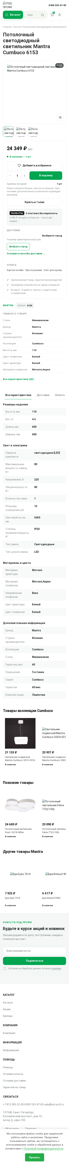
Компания (9, 1033)
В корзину (45, 175)
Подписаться (34, 960)
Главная (7, 27)
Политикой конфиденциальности (43, 1148)
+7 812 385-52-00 (13, 1104)
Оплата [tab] (60, 395)
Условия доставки (14, 1080)
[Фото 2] (20, 131)
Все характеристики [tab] (18, 395)
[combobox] (31, 15)
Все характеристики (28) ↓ (19, 379)
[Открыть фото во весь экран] (60, 117)
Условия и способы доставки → (26, 253)
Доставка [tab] (43, 395)
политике (56, 968)
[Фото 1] (8, 131)
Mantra (8, 305)
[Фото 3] (32, 131)
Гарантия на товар (14, 1087)
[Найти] (42, 15)
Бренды (8, 1015)
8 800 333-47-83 (33, 1104)
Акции (6, 1009)
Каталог (17, 27)
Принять (34, 1157)
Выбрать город (18, 246)
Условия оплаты (13, 1074)
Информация (11, 1050)
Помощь (8, 1067)
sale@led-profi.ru (54, 1104)
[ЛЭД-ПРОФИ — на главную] (11, 5)
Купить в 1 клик (34, 202)
